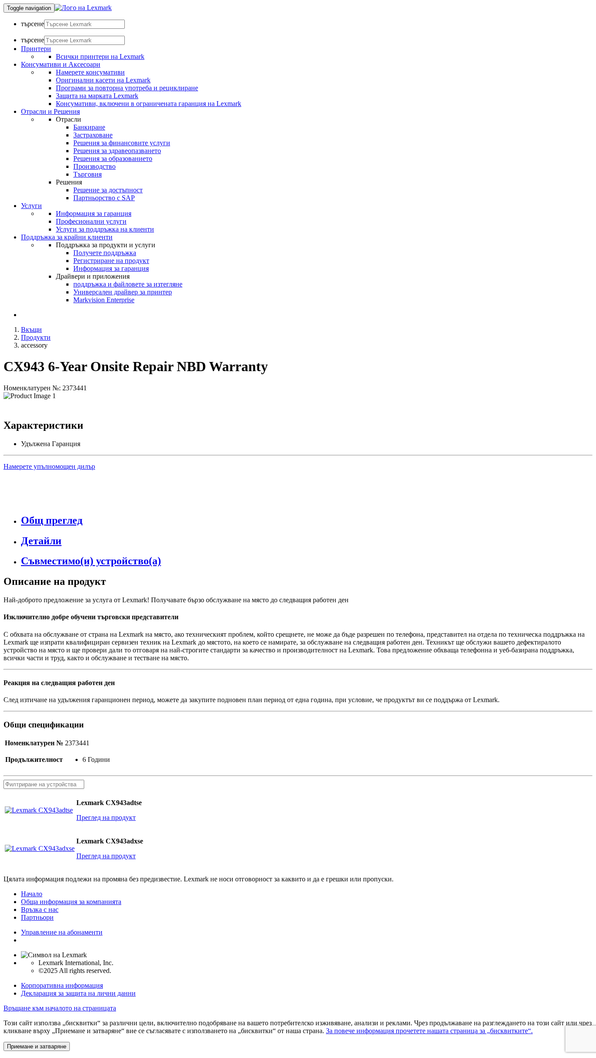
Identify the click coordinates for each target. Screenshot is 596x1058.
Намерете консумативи (90, 72)
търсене (32, 23)
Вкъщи (31, 329)
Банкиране (89, 127)
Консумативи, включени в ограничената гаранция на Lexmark (148, 103)
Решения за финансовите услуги (121, 143)
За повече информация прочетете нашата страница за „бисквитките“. (429, 1030)
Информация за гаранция (93, 213)
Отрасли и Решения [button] (50, 111)
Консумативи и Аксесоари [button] (60, 64)
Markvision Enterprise (103, 300)
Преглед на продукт (106, 817)
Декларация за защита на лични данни (78, 993)
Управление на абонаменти (62, 932)
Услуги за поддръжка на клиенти (105, 229)
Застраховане (93, 135)
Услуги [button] (31, 205)
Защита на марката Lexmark (97, 95)
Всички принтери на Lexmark (100, 56)
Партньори (37, 917)
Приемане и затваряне (36, 1046)
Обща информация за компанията (71, 901)
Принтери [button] (36, 48)
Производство (94, 166)
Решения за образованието (112, 158)
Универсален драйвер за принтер (122, 292)
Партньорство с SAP (104, 197)
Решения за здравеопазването (117, 150)
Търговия (87, 174)
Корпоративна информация (62, 985)
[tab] (307, 520)
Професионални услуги (91, 221)
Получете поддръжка (104, 252)
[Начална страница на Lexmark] (83, 7)
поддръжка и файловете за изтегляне (127, 284)
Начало (31, 894)
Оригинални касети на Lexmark (103, 80)
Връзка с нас (39, 909)
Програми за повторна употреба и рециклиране (127, 88)
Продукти (36, 337)
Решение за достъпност (108, 190)
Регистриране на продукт (111, 260)
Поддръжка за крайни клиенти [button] (67, 237)
